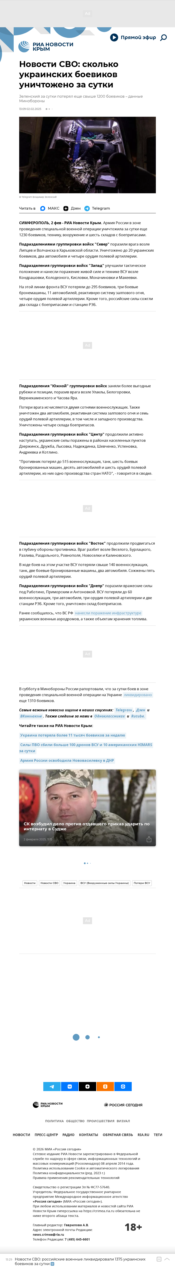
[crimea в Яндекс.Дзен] (87, 1086)
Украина (69, 883)
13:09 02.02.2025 (30, 109)
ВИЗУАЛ (123, 1121)
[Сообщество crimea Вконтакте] (69, 1086)
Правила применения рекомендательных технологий (76, 1178)
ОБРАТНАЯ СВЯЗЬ (118, 1135)
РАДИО (68, 1135)
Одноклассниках (109, 717)
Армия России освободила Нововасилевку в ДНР (67, 761)
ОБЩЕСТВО (75, 1121)
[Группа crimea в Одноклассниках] (105, 1086)
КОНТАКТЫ (88, 1135)
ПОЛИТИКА (54, 1121)
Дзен (140, 710)
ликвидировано (138, 695)
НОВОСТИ (21, 1135)
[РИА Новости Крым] (45, 46)
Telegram (124, 710)
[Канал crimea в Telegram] (52, 1086)
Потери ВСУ (142, 883)
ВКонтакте (31, 717)
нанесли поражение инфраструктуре (108, 613)
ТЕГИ (158, 1135)
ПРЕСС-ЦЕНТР (46, 1135)
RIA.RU (143, 1135)
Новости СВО (49, 883)
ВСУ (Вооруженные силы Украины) (104, 883)
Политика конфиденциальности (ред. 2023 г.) (69, 1173)
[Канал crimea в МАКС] (123, 1086)
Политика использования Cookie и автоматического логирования (86, 1168)
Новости (30, 883)
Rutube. (138, 717)
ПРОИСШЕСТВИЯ (100, 1121)
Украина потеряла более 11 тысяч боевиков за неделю (72, 736)
